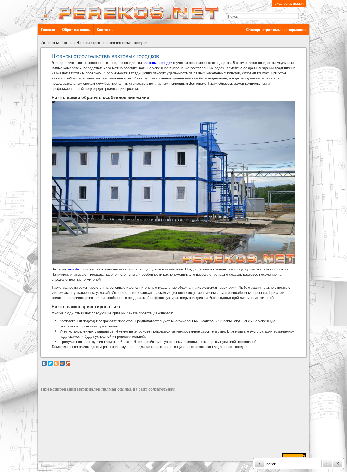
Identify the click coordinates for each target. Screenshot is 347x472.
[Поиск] (303, 16)
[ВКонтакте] (44, 363)
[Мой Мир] (62, 363)
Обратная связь (76, 30)
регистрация (294, 3)
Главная (48, 30)
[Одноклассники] (56, 363)
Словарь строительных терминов (276, 30)
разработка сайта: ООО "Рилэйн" (68, 455)
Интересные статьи (56, 42)
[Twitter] (50, 363)
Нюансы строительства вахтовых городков (111, 42)
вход (278, 3)
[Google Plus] (68, 363)
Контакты (105, 30)
